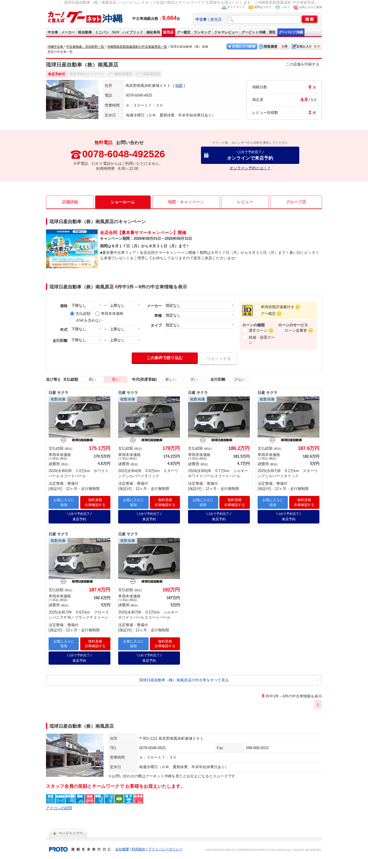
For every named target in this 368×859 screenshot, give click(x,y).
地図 (179, 85)
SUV (115, 32)
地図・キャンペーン (186, 202)
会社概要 (122, 849)
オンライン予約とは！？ (250, 168)
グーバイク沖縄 (291, 32)
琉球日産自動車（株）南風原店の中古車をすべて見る (184, 680)
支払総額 (83, 313)
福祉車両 (153, 32)
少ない (239, 379)
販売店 (216, 19)
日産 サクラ (58, 392)
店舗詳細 (70, 202)
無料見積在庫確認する (95, 502)
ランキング (202, 32)
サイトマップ (236, 7)
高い (92, 379)
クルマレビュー (226, 32)
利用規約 (138, 849)
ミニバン (102, 32)
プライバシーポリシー (165, 849)
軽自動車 (85, 32)
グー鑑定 (184, 32)
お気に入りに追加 (310, 7)
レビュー (245, 202)
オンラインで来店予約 (250, 155)
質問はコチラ (262, 7)
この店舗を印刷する (302, 64)
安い (115, 379)
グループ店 (296, 202)
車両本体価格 (112, 313)
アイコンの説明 (59, 808)
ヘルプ (285, 7)
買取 (272, 32)
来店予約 (79, 516)
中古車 (53, 32)
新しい (171, 379)
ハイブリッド (132, 32)
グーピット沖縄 (253, 32)
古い (194, 379)
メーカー (68, 32)
